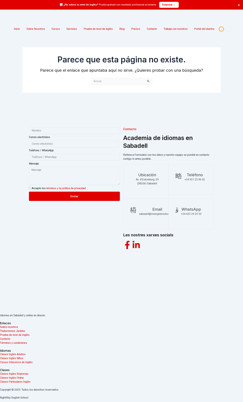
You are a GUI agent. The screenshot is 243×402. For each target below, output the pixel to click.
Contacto (152, 29)
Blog (122, 29)
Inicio (17, 29)
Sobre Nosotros (35, 29)
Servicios (71, 29)
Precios (135, 29)
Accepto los (59, 188)
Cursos (56, 29)
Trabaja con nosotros (176, 29)
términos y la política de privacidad (66, 188)
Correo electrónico (39, 137)
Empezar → (169, 4)
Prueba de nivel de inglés (98, 29)
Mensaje (34, 164)
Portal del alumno (204, 29)
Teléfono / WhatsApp (41, 150)
